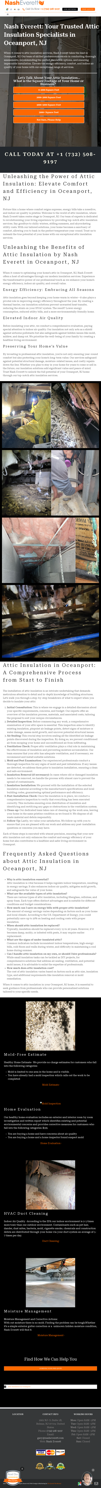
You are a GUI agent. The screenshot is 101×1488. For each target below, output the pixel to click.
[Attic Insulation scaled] (50, 384)
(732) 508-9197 (55, 1431)
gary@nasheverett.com (50, 1438)
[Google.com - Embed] (18, 1433)
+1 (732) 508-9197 (50, 9)
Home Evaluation (50, 1143)
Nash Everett (53, 1441)
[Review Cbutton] (13, 1478)
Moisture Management (51, 1335)
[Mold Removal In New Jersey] (87, 1479)
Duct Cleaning (50, 1241)
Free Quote (88, 9)
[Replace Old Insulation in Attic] (50, 586)
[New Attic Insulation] (50, 518)
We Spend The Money (54, 1483)
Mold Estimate (50, 1084)
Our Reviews (70, 9)
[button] (50, 1387)
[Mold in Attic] (50, 451)
